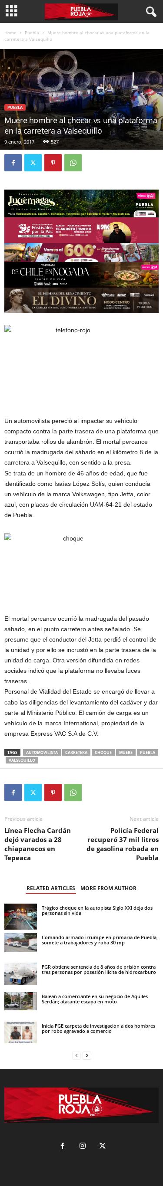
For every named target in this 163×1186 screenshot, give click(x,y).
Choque (103, 752)
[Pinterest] (53, 162)
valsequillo (22, 760)
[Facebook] (13, 162)
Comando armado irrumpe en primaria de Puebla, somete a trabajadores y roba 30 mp (100, 940)
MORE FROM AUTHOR (108, 888)
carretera (76, 752)
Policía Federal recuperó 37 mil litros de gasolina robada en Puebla (122, 844)
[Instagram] (83, 1146)
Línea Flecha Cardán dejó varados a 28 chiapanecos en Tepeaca (37, 844)
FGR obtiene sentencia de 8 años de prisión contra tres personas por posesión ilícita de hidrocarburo (99, 969)
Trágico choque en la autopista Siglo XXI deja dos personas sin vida (97, 910)
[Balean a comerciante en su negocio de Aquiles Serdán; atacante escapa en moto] (20, 1001)
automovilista (42, 752)
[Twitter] (33, 162)
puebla (147, 752)
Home (10, 32)
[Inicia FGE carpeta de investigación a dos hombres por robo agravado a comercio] (20, 1032)
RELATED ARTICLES (51, 888)
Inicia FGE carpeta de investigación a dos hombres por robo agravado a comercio (98, 1028)
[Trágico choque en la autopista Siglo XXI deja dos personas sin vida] (20, 917)
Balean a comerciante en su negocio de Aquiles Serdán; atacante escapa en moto (95, 999)
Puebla (32, 32)
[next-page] (87, 1055)
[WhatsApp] (73, 162)
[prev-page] (76, 1055)
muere (126, 752)
